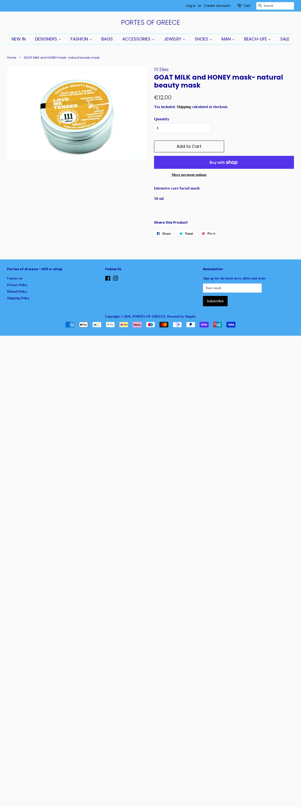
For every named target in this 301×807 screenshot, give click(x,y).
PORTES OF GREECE (150, 23)
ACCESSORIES (137, 39)
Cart (247, 5)
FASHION (80, 39)
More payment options (189, 175)
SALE (284, 39)
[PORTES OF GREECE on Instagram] (115, 279)
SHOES (202, 39)
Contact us (14, 278)
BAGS (107, 39)
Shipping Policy (18, 298)
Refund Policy (17, 291)
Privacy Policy (17, 285)
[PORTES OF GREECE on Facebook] (108, 279)
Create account (217, 5)
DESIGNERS (46, 39)
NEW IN (19, 39)
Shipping (184, 107)
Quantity (162, 119)
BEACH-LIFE (256, 39)
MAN (227, 39)
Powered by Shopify (181, 316)
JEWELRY (173, 39)
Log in (191, 5)
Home (11, 58)
